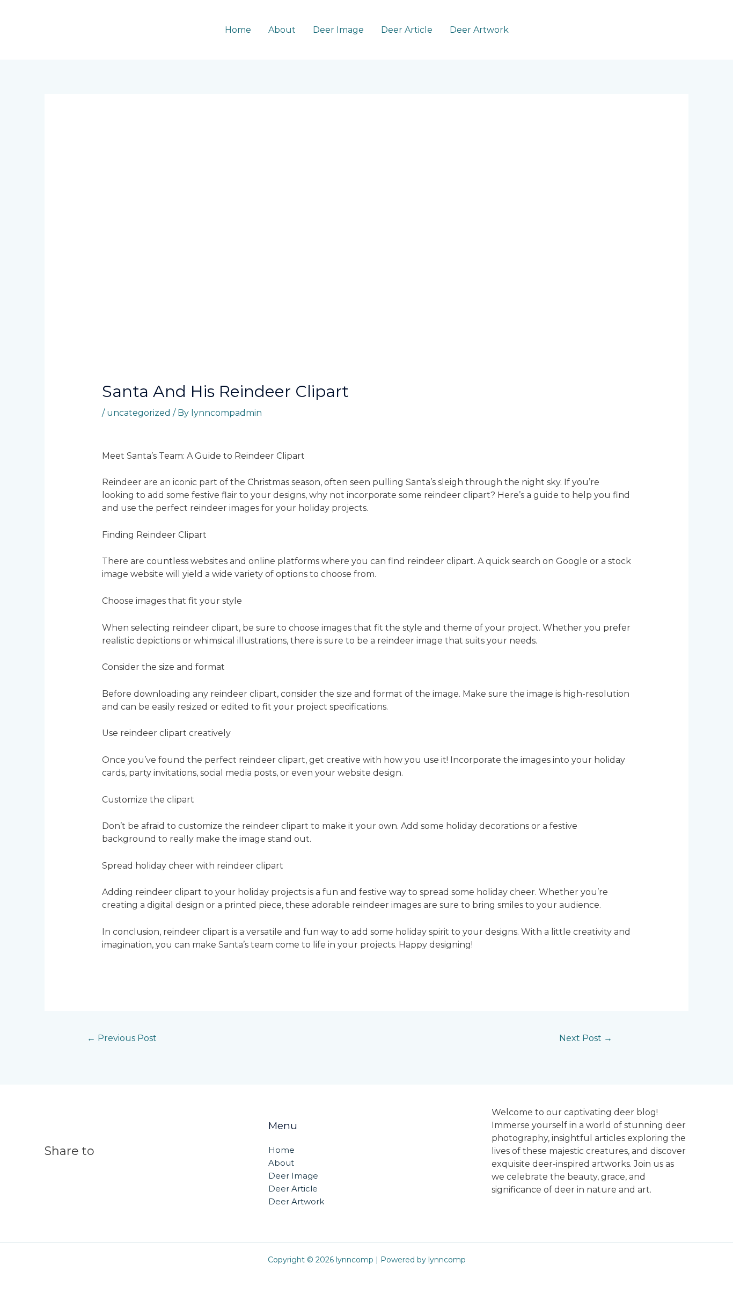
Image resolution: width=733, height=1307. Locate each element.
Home (238, 30)
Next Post (585, 1038)
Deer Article (407, 30)
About (282, 30)
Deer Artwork (479, 30)
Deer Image (338, 30)
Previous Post (122, 1038)
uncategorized (139, 413)
